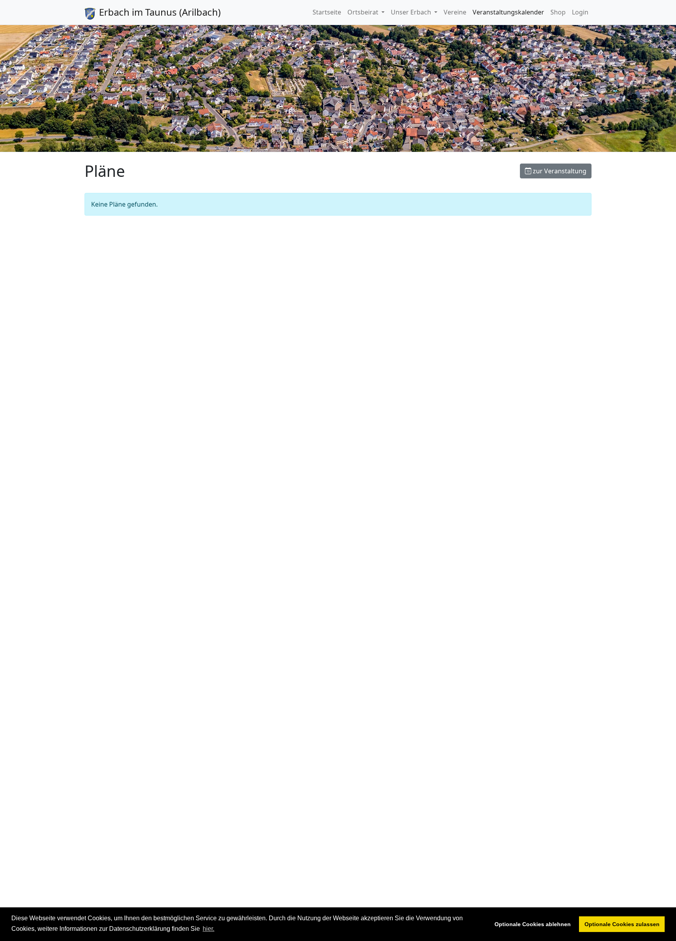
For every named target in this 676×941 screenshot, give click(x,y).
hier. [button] (208, 928)
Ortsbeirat (363, 12)
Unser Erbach (412, 12)
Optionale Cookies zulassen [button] (622, 924)
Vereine (455, 12)
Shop (558, 12)
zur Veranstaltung (558, 171)
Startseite (327, 12)
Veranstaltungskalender (508, 12)
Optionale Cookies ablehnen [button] (532, 924)
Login (580, 12)
